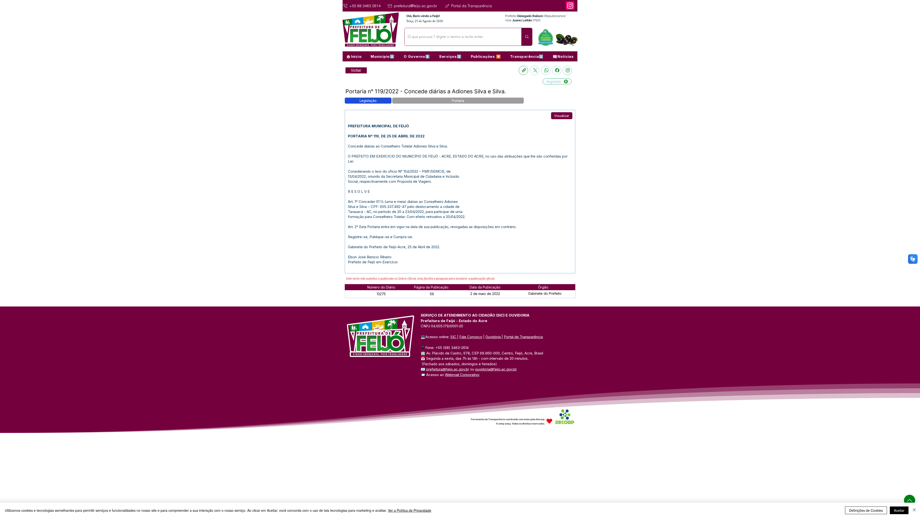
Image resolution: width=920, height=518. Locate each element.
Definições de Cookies (866, 510)
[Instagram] (570, 5)
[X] (534, 70)
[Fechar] (914, 510)
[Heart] (549, 421)
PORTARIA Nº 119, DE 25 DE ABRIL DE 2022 (386, 136)
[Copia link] (523, 70)
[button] (382, 56)
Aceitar (899, 510)
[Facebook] (556, 70)
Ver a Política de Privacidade (409, 510)
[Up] (909, 500)
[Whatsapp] (546, 70)
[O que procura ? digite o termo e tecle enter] (526, 37)
